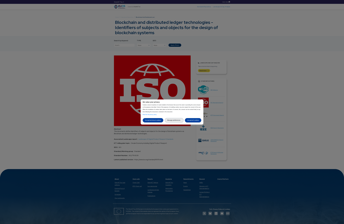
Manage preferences (174, 120)
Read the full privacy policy (150, 114)
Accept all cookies (193, 120)
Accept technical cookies (153, 120)
